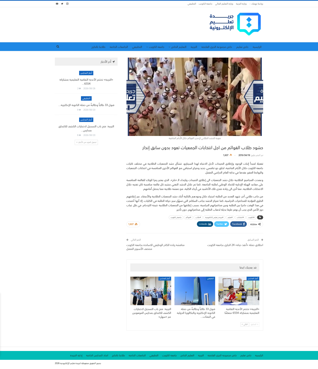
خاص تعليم (242, 46)
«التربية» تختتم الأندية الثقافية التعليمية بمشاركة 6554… (86, 81)
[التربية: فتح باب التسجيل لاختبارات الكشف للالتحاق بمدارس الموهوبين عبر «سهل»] (150, 291)
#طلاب (198, 217)
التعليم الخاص (178, 46)
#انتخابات (240, 217)
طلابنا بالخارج (98, 46)
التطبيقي (192, 3)
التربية (194, 46)
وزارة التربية (241, 3)
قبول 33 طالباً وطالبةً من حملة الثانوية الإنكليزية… (86, 105)
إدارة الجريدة (76, 355)
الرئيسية (257, 46)
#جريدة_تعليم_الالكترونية (214, 217)
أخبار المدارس (253, 279)
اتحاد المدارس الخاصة (97, 355)
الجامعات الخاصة (119, 46)
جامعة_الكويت (176, 217)
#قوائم (188, 217)
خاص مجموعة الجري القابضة (216, 46)
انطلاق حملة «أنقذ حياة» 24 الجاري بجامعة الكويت (235, 245)
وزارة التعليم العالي (224, 3)
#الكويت (251, 217)
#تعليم (230, 217)
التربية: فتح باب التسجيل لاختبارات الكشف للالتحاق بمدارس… (86, 128)
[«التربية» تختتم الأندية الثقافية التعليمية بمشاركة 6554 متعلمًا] (238, 291)
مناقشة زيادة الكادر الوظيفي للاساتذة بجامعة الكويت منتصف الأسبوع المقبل (155, 246)
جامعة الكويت (205, 3)
